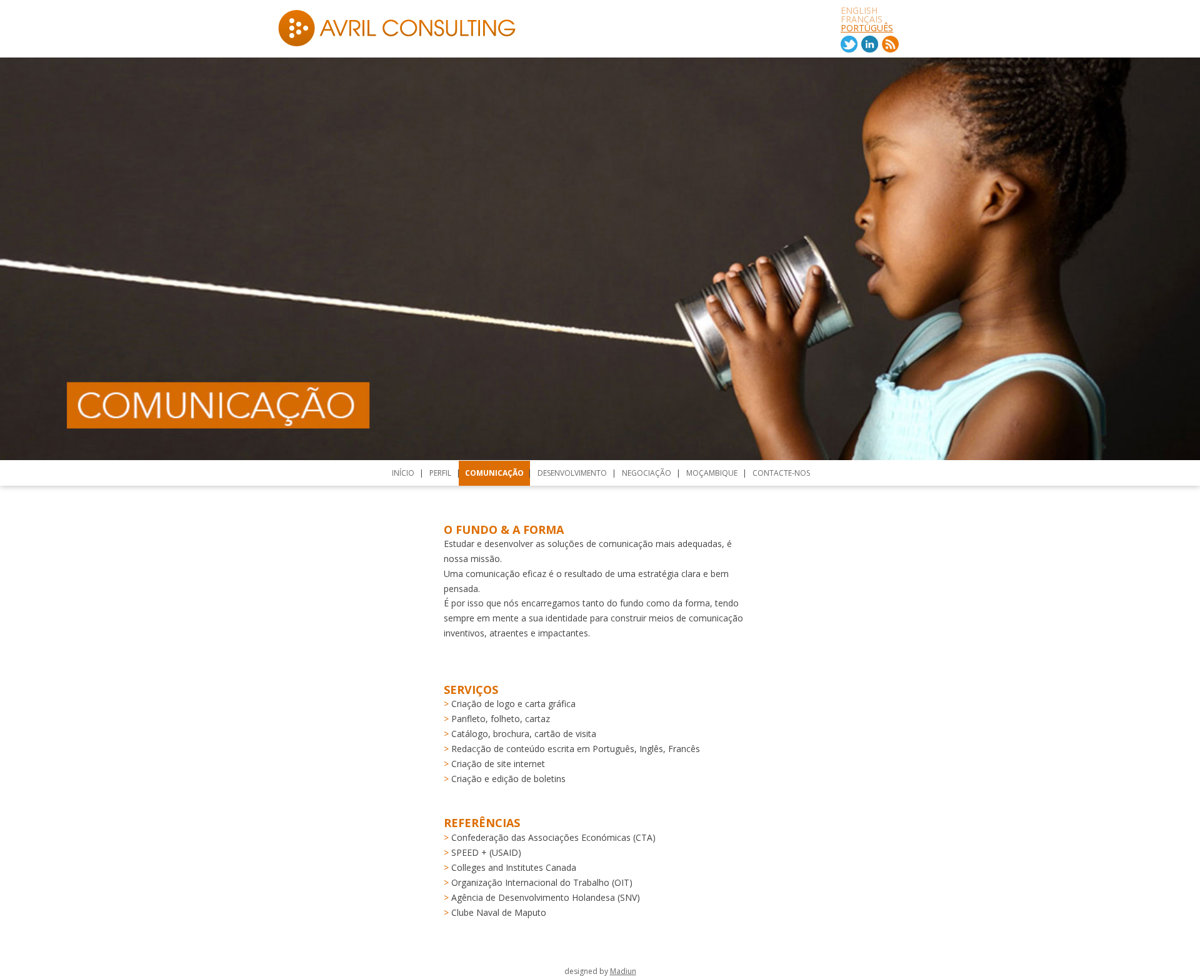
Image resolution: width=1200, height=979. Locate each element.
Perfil (440, 473)
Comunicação (494, 473)
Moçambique (712, 473)
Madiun (623, 971)
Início (403, 473)
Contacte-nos (781, 473)
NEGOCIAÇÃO (646, 473)
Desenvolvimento (572, 473)
